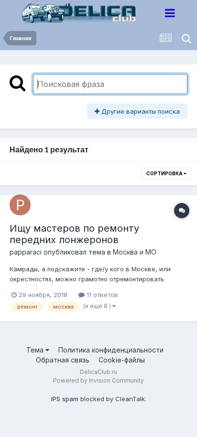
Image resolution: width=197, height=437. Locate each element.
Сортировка (165, 173)
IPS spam (64, 399)
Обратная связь (62, 360)
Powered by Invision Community (98, 380)
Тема (35, 350)
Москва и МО (134, 252)
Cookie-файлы (121, 360)
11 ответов (101, 294)
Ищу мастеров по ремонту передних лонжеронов (74, 234)
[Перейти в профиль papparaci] (20, 204)
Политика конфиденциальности (111, 350)
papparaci (26, 252)
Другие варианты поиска (139, 111)
